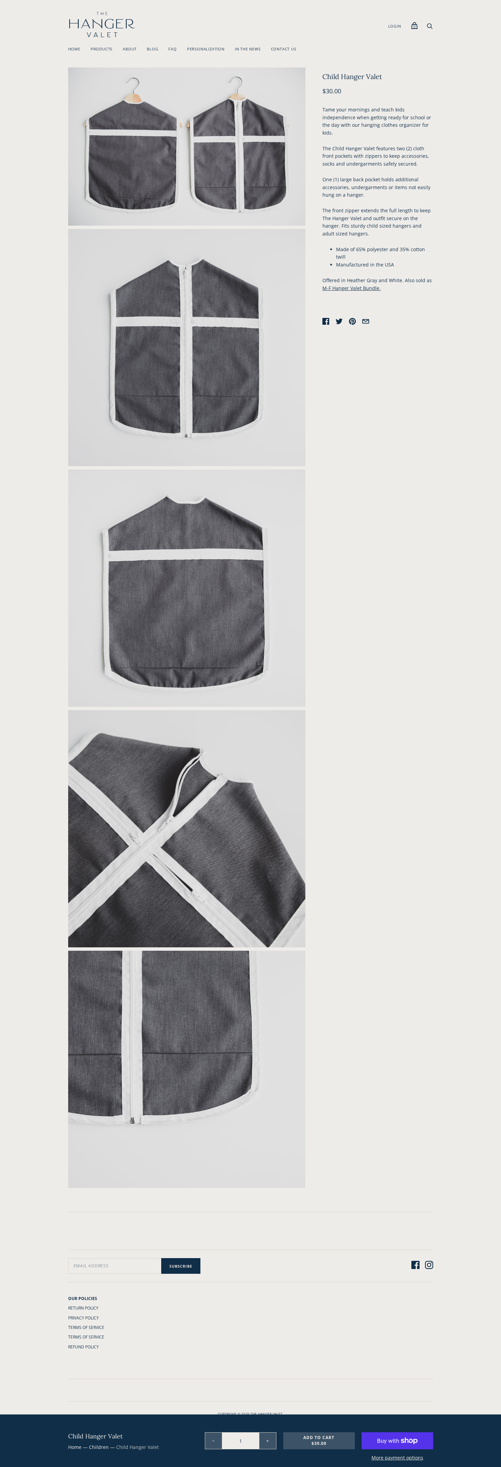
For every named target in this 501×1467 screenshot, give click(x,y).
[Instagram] (429, 1266)
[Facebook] (415, 1266)
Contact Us (284, 48)
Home (74, 48)
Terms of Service (86, 1327)
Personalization (206, 48)
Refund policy (83, 1347)
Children (99, 1447)
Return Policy (83, 1308)
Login (394, 26)
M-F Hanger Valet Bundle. (351, 288)
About (130, 48)
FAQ (172, 48)
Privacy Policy (83, 1318)
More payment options (397, 1457)
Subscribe (180, 1266)
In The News (248, 48)
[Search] (429, 28)
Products (101, 48)
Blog (152, 48)
